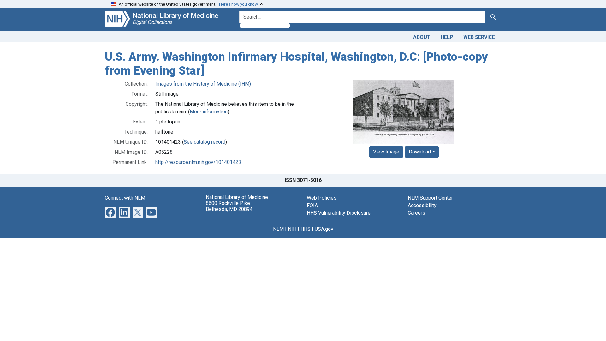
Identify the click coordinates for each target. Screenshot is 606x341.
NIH (292, 229)
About (422, 37)
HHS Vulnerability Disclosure (339, 213)
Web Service (479, 37)
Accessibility (422, 205)
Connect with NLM (125, 198)
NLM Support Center (430, 198)
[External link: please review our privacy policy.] (110, 212)
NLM (278, 229)
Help (447, 37)
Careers (416, 213)
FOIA (312, 205)
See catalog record (204, 142)
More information (209, 112)
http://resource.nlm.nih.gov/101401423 (198, 162)
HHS (305, 229)
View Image (386, 152)
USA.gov (324, 229)
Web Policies (321, 198)
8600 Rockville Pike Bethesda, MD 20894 (229, 206)
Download (420, 152)
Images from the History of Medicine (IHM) (203, 84)
